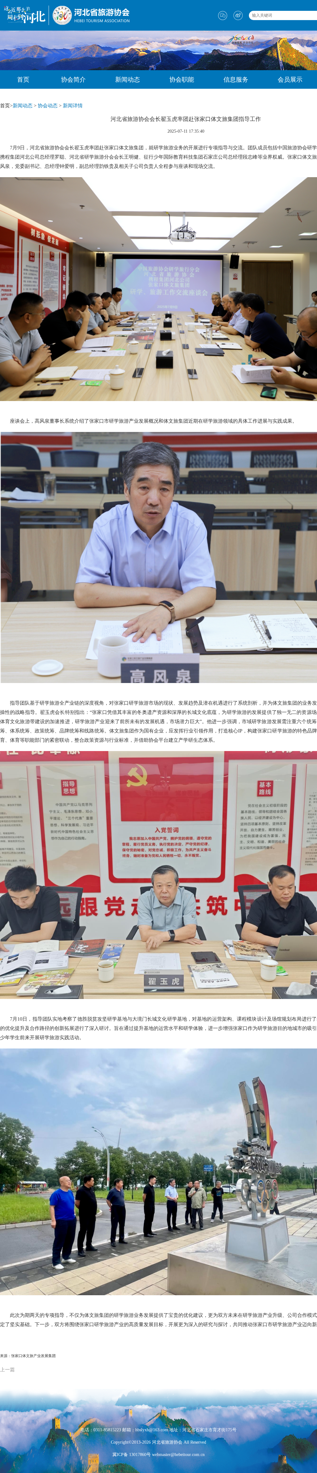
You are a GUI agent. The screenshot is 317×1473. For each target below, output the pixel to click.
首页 (23, 79)
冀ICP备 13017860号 (131, 1454)
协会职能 (181, 79)
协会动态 (48, 105)
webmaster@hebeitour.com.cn (178, 1454)
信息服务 (236, 79)
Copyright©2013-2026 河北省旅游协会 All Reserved (158, 1442)
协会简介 (73, 79)
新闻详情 (73, 105)
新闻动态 (127, 79)
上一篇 (7, 1369)
